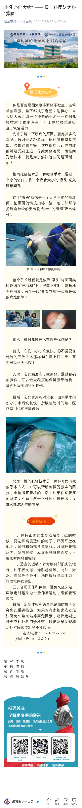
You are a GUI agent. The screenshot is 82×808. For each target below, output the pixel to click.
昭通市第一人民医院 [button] (18, 21)
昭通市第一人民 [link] (24, 802)
